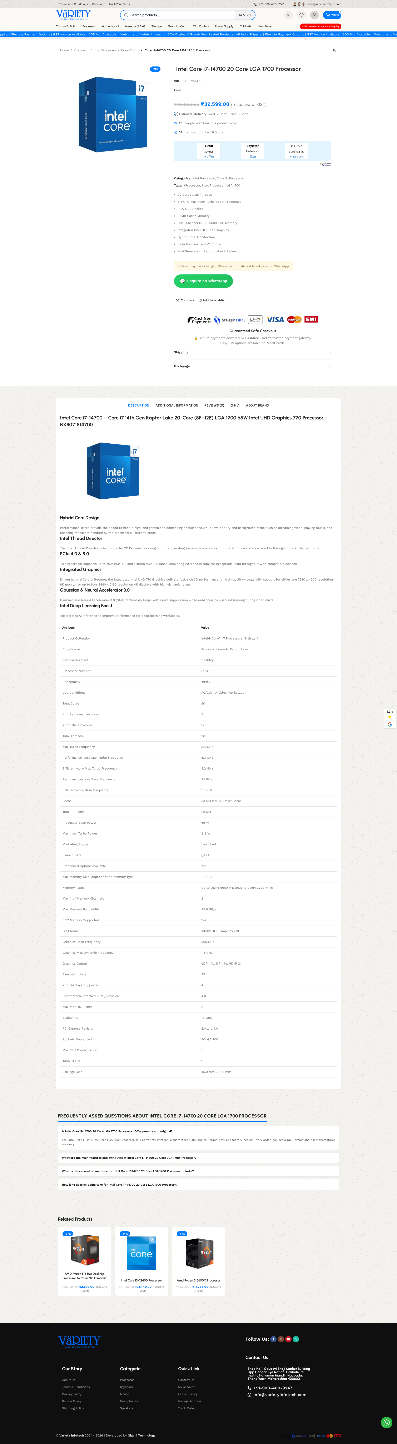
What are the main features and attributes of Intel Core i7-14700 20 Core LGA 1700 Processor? (129, 1157)
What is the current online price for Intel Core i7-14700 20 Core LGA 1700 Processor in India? (128, 1171)
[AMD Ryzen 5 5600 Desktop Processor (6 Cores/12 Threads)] (84, 1250)
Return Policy (71, 1401)
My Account (186, 1387)
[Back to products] (334, 50)
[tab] (138, 405)
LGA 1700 (233, 185)
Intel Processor (105, 50)
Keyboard (126, 1387)
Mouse (124, 1394)
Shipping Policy (73, 1408)
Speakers (126, 1408)
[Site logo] (73, 15)
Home (64, 50)
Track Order (186, 1408)
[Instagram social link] (281, 1339)
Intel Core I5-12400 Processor (141, 1280)
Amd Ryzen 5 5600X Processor (198, 1280)
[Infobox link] (268, 4)
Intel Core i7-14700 (81, 418)
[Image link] (79, 1342)
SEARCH (245, 14)
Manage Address (189, 1401)
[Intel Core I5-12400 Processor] (141, 1253)
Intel (177, 90)
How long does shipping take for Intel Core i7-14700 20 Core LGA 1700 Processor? (120, 1184)
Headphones (129, 1401)
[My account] (314, 15)
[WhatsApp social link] (296, 1339)
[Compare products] (288, 15)
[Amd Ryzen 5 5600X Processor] (198, 1253)
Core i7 (126, 50)
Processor (81, 50)
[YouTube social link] (288, 1339)
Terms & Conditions (76, 1387)
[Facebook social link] (273, 1339)
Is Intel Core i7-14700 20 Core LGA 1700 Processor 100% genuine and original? (117, 1131)
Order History (187, 1394)
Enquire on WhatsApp (203, 281)
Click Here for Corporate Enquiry (320, 26)
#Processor (191, 185)
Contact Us (186, 1379)
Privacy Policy (72, 1394)
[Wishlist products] (301, 15)
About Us (68, 1379)
